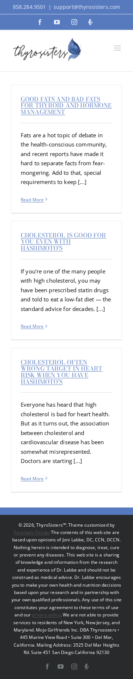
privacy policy (46, 615)
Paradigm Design (32, 532)
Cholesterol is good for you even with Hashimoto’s (63, 241)
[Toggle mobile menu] (118, 48)
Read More (32, 200)
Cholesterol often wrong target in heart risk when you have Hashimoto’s (61, 372)
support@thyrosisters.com (87, 6)
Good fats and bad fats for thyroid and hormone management (66, 105)
